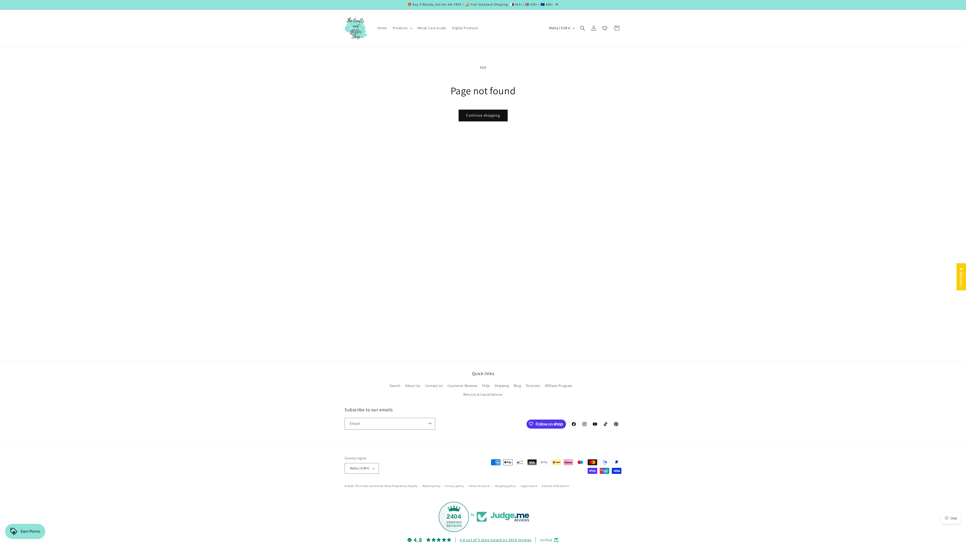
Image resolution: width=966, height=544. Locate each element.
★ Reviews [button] (961, 276)
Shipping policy (505, 486)
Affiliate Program (559, 385)
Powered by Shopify (405, 486)
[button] (402, 28)
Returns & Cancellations (483, 394)
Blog (517, 385)
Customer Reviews (462, 385)
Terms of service (479, 486)
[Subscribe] (429, 423)
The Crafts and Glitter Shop (373, 486)
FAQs (486, 385)
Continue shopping (483, 115)
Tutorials (533, 385)
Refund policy (431, 486)
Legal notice (529, 486)
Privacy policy (454, 486)
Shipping (502, 385)
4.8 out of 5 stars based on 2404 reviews (496, 539)
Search (395, 385)
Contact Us (434, 385)
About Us (412, 385)
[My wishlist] (604, 28)
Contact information (555, 486)
